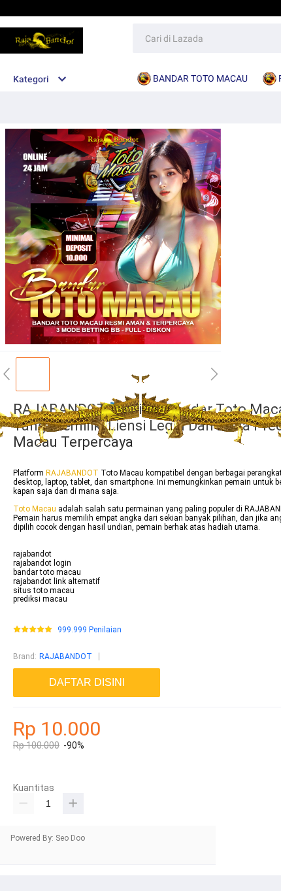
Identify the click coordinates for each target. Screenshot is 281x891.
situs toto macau (43, 590)
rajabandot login (42, 563)
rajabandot (32, 554)
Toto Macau (35, 508)
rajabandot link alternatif (56, 581)
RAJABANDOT (72, 473)
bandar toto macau (47, 572)
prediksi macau (40, 599)
